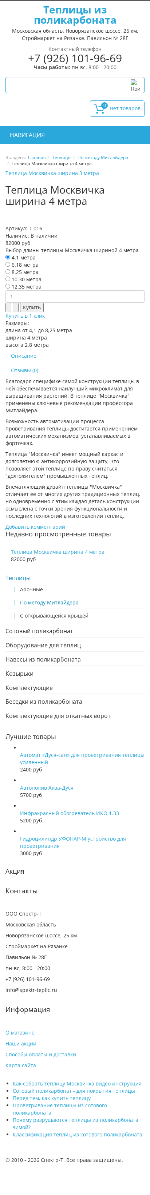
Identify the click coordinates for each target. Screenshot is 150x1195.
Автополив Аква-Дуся (47, 787)
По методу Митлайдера (103, 157)
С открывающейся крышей (54, 615)
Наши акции (20, 1043)
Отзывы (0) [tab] (24, 370)
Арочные (31, 589)
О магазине (20, 1032)
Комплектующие (29, 688)
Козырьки (19, 674)
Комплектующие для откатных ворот (58, 716)
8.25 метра (24, 272)
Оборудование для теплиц (43, 645)
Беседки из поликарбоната (43, 702)
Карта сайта (20, 1065)
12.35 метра (26, 286)
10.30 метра (26, 279)
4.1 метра (23, 257)
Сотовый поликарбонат (39, 631)
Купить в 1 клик (25, 315)
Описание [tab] (23, 355)
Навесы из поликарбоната (43, 659)
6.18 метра (24, 264)
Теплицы (61, 157)
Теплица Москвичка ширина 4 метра (57, 551)
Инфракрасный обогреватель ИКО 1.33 (69, 813)
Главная (37, 157)
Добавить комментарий (35, 526)
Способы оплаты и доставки (40, 1054)
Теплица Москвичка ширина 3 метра (52, 173)
